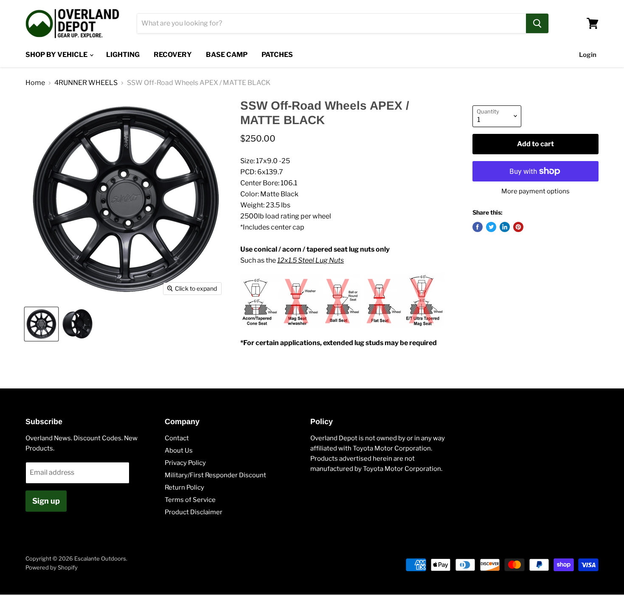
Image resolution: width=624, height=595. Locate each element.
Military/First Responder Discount (215, 475)
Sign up (46, 500)
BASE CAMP (226, 55)
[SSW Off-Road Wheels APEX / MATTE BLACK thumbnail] (41, 324)
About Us (179, 450)
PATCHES (277, 55)
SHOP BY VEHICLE (57, 55)
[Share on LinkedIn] (505, 227)
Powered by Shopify (51, 567)
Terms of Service (190, 500)
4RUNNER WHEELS (86, 83)
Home (35, 83)
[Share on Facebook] (477, 227)
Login (587, 55)
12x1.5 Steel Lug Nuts (310, 260)
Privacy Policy (185, 463)
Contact (177, 438)
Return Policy (184, 487)
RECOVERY (173, 55)
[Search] (537, 23)
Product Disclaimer (193, 512)
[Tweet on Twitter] (491, 227)
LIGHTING (123, 55)
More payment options (535, 191)
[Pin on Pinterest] (518, 227)
